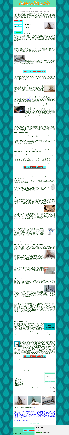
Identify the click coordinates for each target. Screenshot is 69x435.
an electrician (36, 390)
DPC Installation (36, 413)
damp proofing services (46, 353)
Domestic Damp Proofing (48, 414)
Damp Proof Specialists (50, 415)
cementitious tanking (32, 267)
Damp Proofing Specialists (49, 412)
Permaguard (29, 99)
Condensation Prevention (32, 414)
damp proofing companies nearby (46, 333)
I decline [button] (41, 432)
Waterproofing (41, 415)
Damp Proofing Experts (20, 411)
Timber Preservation (35, 411)
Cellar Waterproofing (38, 412)
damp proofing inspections (48, 342)
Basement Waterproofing (18, 417)
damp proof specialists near (30, 334)
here (34, 407)
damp (24, 21)
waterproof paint (31, 116)
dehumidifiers (48, 148)
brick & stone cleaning (18, 390)
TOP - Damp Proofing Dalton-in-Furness (21, 420)
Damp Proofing (24, 415)
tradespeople (16, 389)
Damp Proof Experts (49, 413)
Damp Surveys (30, 412)
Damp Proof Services (33, 416)
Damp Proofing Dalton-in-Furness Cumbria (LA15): (23, 13)
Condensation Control (44, 411)
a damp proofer (30, 389)
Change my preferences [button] (46, 432)
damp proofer (22, 50)
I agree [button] (37, 432)
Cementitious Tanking (51, 416)
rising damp (49, 78)
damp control (51, 350)
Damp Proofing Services (33, 415)
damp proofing (35, 17)
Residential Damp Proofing (19, 413)
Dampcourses (28, 411)
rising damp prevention (36, 345)
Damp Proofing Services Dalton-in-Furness (25, 370)
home (48, 387)
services (19, 176)
